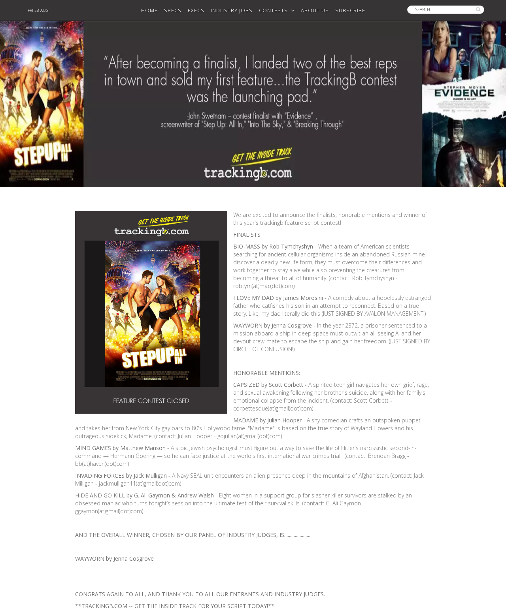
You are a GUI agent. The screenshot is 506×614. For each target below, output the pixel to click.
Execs (196, 10)
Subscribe (350, 10)
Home (149, 10)
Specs (172, 10)
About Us (315, 10)
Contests (275, 10)
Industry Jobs (232, 10)
